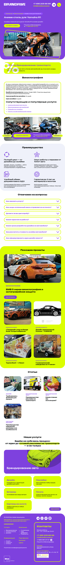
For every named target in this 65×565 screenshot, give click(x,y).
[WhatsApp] (42, 518)
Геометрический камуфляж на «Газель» (45, 363)
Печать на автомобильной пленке (19, 111)
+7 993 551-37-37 (32, 26)
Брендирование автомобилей (18, 107)
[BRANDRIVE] (14, 4)
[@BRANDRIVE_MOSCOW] (54, 5)
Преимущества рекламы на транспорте (32, 399)
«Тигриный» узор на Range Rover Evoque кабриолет (17, 330)
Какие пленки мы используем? (51, 399)
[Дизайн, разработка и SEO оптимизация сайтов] (9, 559)
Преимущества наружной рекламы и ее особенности (12, 427)
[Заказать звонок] (59, 5)
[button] (7, 135)
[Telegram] (38, 518)
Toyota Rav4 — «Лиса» (15, 363)
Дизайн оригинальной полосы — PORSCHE (45, 330)
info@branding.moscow (41, 6)
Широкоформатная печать (17, 105)
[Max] (50, 518)
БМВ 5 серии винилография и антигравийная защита (24, 291)
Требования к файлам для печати (11, 398)
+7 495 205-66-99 (42, 4)
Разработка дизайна (15, 109)
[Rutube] (46, 518)
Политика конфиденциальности (15, 547)
